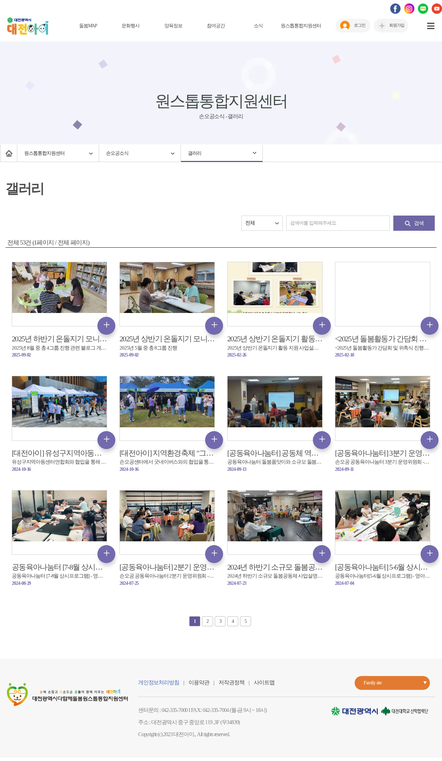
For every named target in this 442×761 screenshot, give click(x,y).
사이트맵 (264, 682)
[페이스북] (395, 8)
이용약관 (199, 682)
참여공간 (216, 25)
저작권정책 (231, 682)
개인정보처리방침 (158, 682)
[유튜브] (437, 8)
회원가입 (396, 25)
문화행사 (131, 25)
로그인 (359, 25)
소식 (258, 25)
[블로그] (423, 8)
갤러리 (194, 153)
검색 (419, 223)
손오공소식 (117, 153)
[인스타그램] (409, 8)
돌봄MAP (88, 25)
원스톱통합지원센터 (301, 25)
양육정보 (173, 25)
